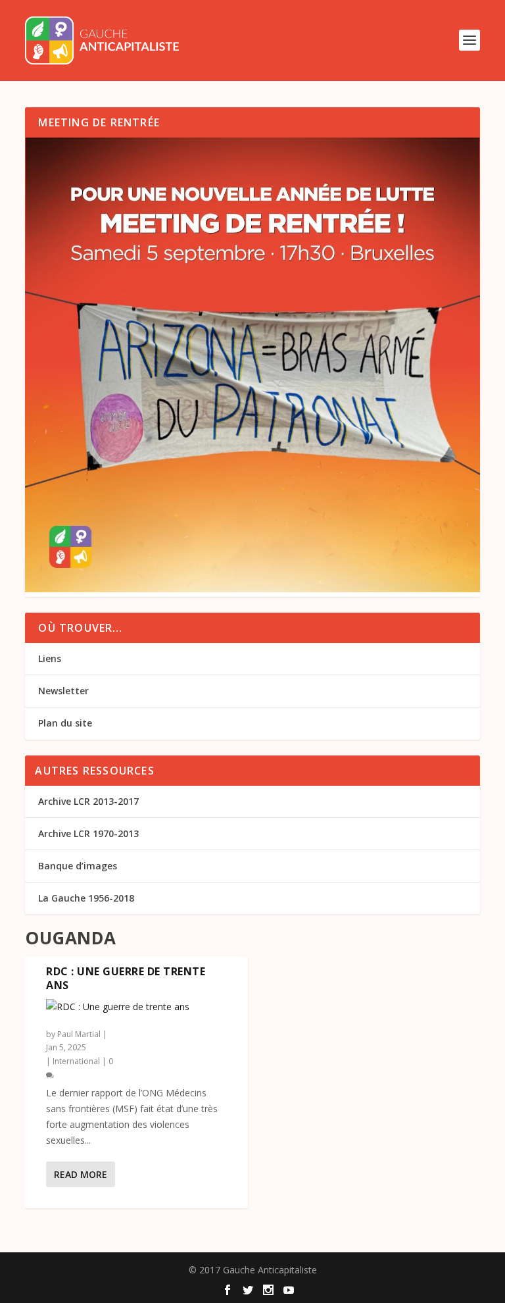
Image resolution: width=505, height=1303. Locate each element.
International (76, 1061)
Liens (49, 658)
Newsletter (63, 690)
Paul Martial (79, 1034)
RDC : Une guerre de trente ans (125, 978)
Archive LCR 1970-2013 (88, 833)
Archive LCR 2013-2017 (88, 801)
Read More (80, 1174)
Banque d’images (77, 865)
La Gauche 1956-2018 (86, 898)
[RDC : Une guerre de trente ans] (136, 1007)
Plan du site (65, 723)
